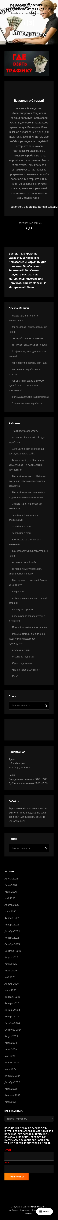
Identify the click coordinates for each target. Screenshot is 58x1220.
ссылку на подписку (23, 656)
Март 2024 (10, 1069)
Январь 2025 (11, 1003)
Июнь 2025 (10, 970)
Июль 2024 (10, 1043)
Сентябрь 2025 (12, 951)
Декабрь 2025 (12, 931)
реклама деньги (21, 650)
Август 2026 (11, 878)
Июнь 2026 (10, 892)
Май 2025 (9, 977)
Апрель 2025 (11, 983)
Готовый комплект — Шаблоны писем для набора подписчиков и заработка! (27, 481)
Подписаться (16, 1176)
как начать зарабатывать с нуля (29, 345)
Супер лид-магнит (22, 663)
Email (7, 1150)
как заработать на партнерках (28, 338)
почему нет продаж (22, 609)
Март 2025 (10, 990)
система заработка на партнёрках (30, 397)
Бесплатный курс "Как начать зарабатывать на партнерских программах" (26, 464)
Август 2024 (11, 1036)
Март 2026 (10, 911)
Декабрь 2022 (12, 1082)
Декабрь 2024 (12, 1010)
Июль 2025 (10, 964)
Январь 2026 (11, 924)
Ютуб (15, 676)
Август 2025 (11, 957)
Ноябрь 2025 (11, 937)
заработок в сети (21, 526)
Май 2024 (9, 1056)
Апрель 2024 (11, 1062)
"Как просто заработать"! (25, 431)
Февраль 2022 (12, 1095)
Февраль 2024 (12, 1075)
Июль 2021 (10, 1102)
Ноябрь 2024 (11, 1016)
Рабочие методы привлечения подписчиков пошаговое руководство (27, 638)
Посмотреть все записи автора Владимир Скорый (29, 207)
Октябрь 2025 (12, 944)
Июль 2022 (10, 1089)
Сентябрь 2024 (13, 1029)
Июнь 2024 (10, 1049)
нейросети (18, 591)
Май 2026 (9, 898)
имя (6, 1162)
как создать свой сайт (24, 562)
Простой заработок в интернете (29, 627)
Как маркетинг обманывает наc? (29, 363)
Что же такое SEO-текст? (26, 670)
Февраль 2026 (12, 918)
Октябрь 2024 (12, 1023)
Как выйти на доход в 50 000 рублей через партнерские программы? (26, 385)
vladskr (35, 30)
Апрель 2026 (11, 905)
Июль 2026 (10, 885)
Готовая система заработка (27, 403)
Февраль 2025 (12, 997)
